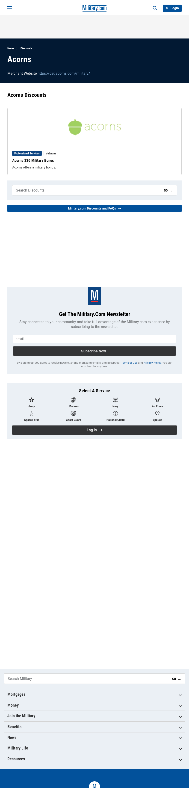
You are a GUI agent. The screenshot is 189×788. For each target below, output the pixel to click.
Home (10, 48)
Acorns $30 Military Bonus (33, 160)
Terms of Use (129, 362)
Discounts (26, 48)
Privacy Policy (152, 362)
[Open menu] (9, 8)
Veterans (51, 153)
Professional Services (27, 153)
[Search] (155, 8)
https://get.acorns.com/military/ (64, 73)
